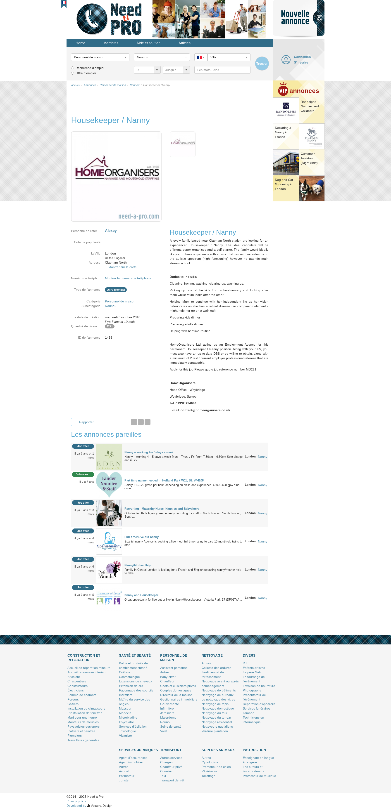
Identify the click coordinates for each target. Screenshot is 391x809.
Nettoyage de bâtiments (219, 690)
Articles (185, 43)
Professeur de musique (259, 776)
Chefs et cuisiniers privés (178, 686)
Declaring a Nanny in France (283, 132)
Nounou (110, 306)
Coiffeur (124, 672)
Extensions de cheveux (135, 681)
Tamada (248, 713)
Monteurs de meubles (83, 722)
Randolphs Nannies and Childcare (310, 106)
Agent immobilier (131, 762)
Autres (164, 672)
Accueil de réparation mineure (88, 668)
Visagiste (125, 735)
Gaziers (73, 704)
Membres (110, 43)
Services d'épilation (133, 726)
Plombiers (74, 735)
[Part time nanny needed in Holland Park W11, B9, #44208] (109, 484)
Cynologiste (210, 762)
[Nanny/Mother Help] (109, 569)
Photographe (252, 690)
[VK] (147, 422)
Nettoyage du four (214, 713)
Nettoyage (212, 655)
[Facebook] (134, 422)
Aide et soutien (148, 43)
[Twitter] (141, 422)
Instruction (254, 750)
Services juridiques (138, 750)
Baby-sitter (168, 677)
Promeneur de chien (216, 767)
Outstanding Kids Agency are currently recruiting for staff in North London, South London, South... (182, 515)
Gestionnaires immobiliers (178, 699)
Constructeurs (77, 686)
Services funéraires (256, 708)
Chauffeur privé (171, 767)
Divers (249, 655)
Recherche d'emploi (90, 68)
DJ (245, 663)
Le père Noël (252, 672)
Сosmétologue (129, 677)
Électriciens (75, 690)
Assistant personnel (174, 668)
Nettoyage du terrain (216, 717)
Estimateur (126, 776)
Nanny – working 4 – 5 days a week (148, 452)
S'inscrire (301, 62)
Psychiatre (126, 722)
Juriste (124, 780)
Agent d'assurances (133, 757)
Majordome (168, 717)
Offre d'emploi (86, 73)
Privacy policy (76, 801)
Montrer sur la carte (122, 267)
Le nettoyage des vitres (218, 699)
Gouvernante (169, 704)
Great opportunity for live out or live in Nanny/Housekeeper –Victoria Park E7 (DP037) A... (183, 599)
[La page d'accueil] (110, 19)
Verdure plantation (215, 731)
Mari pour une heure (82, 717)
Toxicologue (127, 731)
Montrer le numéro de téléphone (128, 278)
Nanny (262, 456)
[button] (64, 2)
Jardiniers (167, 713)
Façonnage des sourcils (136, 690)
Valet (163, 731)
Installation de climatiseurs (86, 708)
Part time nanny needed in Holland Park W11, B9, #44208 (164, 480)
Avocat (124, 771)
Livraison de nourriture (259, 686)
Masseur (125, 708)
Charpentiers (76, 681)
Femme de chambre (82, 695)
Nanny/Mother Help (137, 565)
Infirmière (126, 695)
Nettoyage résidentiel (217, 722)
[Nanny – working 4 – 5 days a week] (109, 456)
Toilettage (208, 776)
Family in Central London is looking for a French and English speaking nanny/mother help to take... (182, 571)
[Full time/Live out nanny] (109, 541)
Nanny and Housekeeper (141, 595)
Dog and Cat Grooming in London (284, 184)
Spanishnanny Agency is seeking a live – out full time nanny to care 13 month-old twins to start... (183, 543)
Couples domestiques (175, 690)
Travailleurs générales (83, 740)
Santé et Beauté (135, 655)
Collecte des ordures (216, 668)
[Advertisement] (298, 272)
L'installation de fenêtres (84, 713)
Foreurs (73, 699)
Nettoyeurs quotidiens (217, 726)
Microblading (128, 717)
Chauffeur (167, 681)
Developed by (76, 805)
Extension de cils (131, 686)
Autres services (171, 757)
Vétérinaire (209, 771)
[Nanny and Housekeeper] (109, 597)
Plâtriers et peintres (81, 731)
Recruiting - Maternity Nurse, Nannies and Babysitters (161, 508)
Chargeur (167, 762)
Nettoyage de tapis (215, 704)
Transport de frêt (172, 780)
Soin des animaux (218, 750)
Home (80, 43)
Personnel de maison (120, 301)
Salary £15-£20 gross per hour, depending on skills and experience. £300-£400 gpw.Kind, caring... (182, 486)
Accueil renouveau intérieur (87, 672)
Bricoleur (73, 677)
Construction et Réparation (83, 657)
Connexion (302, 57)
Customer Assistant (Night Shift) (309, 158)
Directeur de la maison (176, 695)
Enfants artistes (254, 668)
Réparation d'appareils (259, 704)
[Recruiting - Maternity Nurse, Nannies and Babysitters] (109, 513)
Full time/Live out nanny (141, 537)
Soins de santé (170, 726)
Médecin (125, 713)
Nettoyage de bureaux (218, 695)
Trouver (261, 63)
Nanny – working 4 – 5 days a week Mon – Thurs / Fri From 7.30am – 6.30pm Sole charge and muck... (183, 458)
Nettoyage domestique (218, 708)
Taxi (163, 776)
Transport (170, 750)
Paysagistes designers (83, 726)
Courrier (166, 771)
